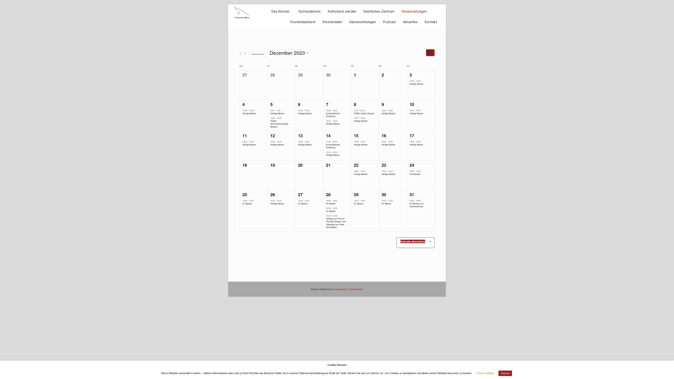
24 (411, 165)
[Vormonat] (240, 53)
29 (356, 194)
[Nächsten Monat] (245, 53)
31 (411, 194)
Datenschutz (356, 289)
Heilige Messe (416, 83)
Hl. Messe (247, 203)
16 (384, 135)
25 (244, 194)
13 (300, 135)
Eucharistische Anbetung (333, 115)
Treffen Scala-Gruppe (364, 113)
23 (384, 165)
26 (272, 194)
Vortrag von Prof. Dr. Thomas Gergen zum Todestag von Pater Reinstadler (336, 223)
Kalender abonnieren (412, 241)
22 (356, 165)
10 (411, 104)
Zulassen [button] (505, 373)
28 (328, 194)
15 (356, 135)
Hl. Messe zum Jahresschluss (416, 205)
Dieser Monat (257, 53)
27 (300, 194)
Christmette (414, 173)
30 (384, 194)
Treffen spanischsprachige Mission (279, 123)
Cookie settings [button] (485, 373)
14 (328, 135)
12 (272, 135)
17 (411, 135)
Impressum (341, 289)
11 (244, 135)
